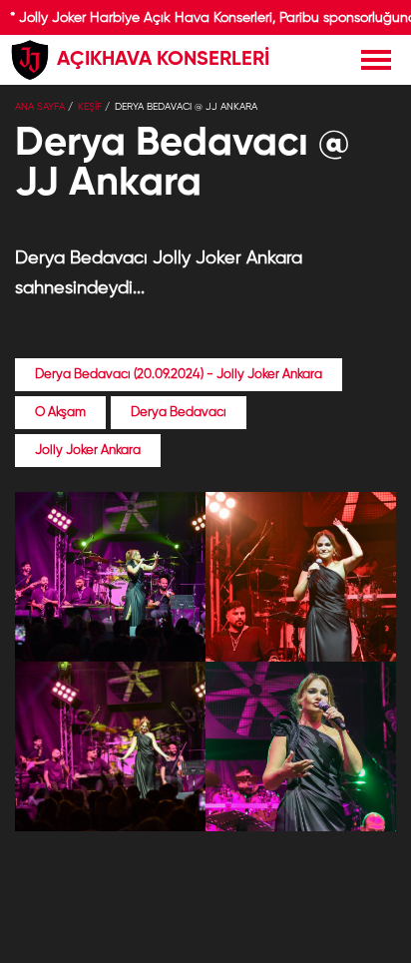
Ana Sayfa (40, 107)
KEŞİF (90, 107)
